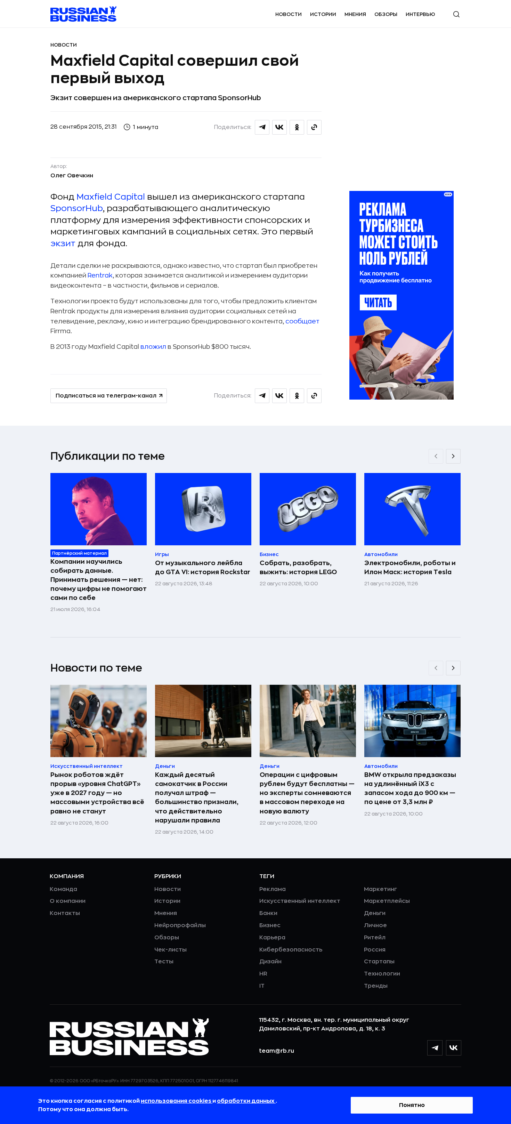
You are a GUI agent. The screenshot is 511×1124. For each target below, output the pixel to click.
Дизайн (270, 961)
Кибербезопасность (290, 950)
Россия (375, 950)
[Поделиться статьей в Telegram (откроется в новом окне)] (262, 127)
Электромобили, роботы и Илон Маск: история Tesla (410, 567)
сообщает (302, 321)
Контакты (65, 913)
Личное (375, 925)
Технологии (382, 974)
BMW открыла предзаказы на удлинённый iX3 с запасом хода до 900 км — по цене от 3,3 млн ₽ (410, 788)
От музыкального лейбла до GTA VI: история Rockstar (202, 567)
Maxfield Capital (110, 197)
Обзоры (385, 14)
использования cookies (176, 1101)
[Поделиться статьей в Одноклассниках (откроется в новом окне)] (297, 127)
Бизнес (270, 925)
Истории (323, 14)
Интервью (420, 14)
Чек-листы (170, 950)
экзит (62, 243)
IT (262, 986)
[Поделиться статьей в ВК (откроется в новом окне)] (279, 127)
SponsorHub (76, 208)
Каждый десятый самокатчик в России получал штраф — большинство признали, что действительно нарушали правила (196, 797)
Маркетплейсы (387, 901)
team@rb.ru (276, 1051)
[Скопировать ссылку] (314, 127)
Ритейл (375, 937)
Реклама (272, 889)
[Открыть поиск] (456, 14)
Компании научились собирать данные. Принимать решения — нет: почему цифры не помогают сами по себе (98, 580)
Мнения (355, 14)
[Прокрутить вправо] (453, 456)
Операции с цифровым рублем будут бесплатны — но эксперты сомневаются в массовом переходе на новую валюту (307, 793)
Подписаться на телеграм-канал (106, 396)
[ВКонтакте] (453, 1047)
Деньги (375, 913)
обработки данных (246, 1101)
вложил (153, 347)
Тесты (163, 961)
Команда (63, 889)
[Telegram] (435, 1047)
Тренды (376, 986)
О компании (68, 901)
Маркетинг (380, 889)
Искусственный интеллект (299, 901)
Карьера (272, 937)
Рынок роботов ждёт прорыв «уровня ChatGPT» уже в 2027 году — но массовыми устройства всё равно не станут (97, 793)
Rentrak (100, 275)
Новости (288, 14)
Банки (268, 913)
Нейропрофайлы (180, 925)
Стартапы (379, 961)
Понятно (412, 1105)
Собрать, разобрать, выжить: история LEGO (298, 567)
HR (263, 974)
